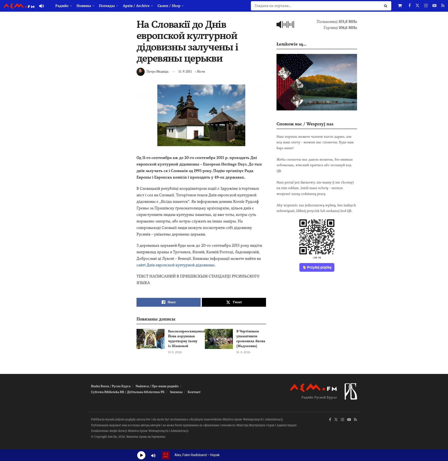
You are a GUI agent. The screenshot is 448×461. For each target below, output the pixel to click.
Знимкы (176, 392)
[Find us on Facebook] (409, 6)
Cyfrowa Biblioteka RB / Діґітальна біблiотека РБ (127, 392)
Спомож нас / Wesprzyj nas (304, 123)
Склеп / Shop (169, 6)
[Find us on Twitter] (417, 6)
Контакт (194, 392)
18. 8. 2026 (243, 352)
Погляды (107, 6)
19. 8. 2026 (175, 352)
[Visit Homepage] (19, 6)
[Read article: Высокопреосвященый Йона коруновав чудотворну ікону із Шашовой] (150, 339)
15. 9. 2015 (185, 71)
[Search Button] (386, 6)
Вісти (201, 71)
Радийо (62, 6)
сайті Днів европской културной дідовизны (175, 265)
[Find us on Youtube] (434, 6)
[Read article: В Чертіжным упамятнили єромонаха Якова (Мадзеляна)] (219, 339)
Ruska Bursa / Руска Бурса (110, 386)
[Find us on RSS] (442, 6)
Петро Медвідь (158, 71)
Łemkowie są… (291, 44)
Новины (84, 6)
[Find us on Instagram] (426, 6)
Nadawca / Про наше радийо (157, 386)
